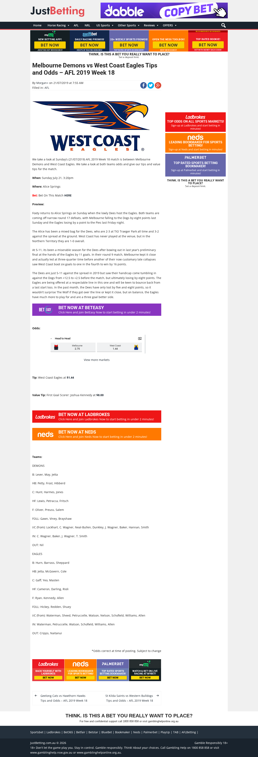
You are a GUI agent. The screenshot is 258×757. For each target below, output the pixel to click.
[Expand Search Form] (223, 26)
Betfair (80, 732)
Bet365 (68, 732)
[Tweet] (151, 87)
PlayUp (165, 732)
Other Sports (127, 25)
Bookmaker (122, 732)
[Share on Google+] (158, 87)
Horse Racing (57, 25)
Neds (136, 732)
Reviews (149, 25)
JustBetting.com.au (43, 743)
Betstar (93, 732)
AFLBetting (189, 732)
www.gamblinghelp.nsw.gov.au (51, 752)
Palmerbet (150, 732)
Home (37, 25)
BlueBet (106, 732)
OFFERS (168, 25)
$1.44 (70, 377)
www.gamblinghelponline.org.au (99, 752)
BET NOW (50, 45)
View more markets (97, 360)
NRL (87, 25)
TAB (175, 732)
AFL (76, 25)
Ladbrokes (53, 732)
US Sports (103, 25)
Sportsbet (36, 732)
